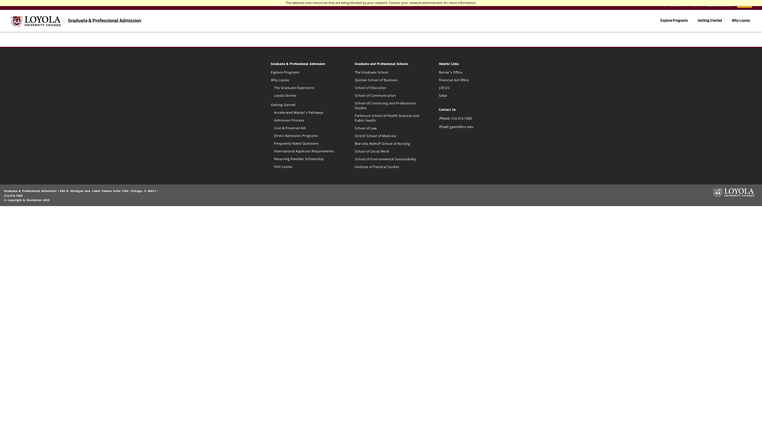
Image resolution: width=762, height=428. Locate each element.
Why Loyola (741, 20)
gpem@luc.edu (461, 127)
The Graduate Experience (294, 88)
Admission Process (289, 120)
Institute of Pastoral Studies (377, 167)
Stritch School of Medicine (375, 136)
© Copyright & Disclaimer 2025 (27, 200)
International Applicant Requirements (304, 151)
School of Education (371, 88)
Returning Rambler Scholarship (299, 159)
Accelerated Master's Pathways (298, 112)
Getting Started (710, 20)
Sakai (443, 95)
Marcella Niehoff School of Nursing (382, 143)
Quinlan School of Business (376, 80)
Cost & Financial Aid (289, 128)
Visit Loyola (283, 166)
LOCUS (444, 88)
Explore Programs (674, 20)
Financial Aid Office (454, 80)
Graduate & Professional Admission (104, 21)
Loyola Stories (285, 95)
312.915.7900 (461, 118)
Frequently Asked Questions (296, 143)
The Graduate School (371, 72)
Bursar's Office (450, 72)
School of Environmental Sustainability (385, 159)
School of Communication (375, 95)
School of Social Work (372, 151)
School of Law (366, 128)
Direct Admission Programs (296, 136)
